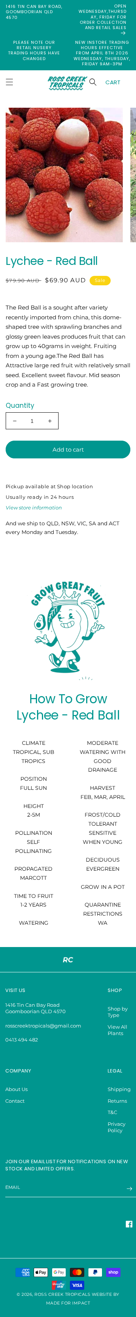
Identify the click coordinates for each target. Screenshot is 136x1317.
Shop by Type (118, 1012)
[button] (9, 82)
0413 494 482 (21, 1040)
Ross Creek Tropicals (62, 1294)
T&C (112, 1112)
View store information (34, 508)
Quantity (20, 405)
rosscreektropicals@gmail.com (43, 1026)
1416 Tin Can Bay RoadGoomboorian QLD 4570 (35, 1008)
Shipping (119, 1089)
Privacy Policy (116, 1127)
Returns (117, 1101)
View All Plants (117, 1030)
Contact (15, 1101)
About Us (16, 1089)
